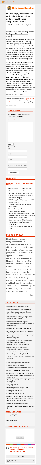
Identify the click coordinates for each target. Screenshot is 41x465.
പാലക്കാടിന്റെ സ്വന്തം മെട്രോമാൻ (18, 362)
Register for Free (29, 98)
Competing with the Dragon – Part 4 (18, 387)
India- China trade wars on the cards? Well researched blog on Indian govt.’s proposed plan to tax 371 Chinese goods (22, 216)
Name (10, 148)
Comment (11, 120)
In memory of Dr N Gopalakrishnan (18, 306)
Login (9, 101)
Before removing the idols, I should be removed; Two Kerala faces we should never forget (20, 222)
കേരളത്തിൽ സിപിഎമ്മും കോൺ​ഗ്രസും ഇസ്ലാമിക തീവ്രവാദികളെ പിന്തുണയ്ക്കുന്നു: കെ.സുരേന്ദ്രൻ (20, 342)
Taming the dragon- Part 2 (17, 211)
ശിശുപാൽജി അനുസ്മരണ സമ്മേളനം (19, 309)
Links (22, 457)
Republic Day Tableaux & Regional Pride (21, 193)
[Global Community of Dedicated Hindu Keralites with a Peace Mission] (20, 10)
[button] (39, 2)
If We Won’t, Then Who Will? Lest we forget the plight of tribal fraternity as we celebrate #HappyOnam (20, 375)
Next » (32, 295)
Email (10, 154)
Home (18, 457)
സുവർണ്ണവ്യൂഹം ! (13, 384)
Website (10, 159)
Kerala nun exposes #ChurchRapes (17, 403)
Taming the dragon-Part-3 (17, 209)
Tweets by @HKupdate (11, 415)
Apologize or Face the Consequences (18, 370)
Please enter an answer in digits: (17, 165)
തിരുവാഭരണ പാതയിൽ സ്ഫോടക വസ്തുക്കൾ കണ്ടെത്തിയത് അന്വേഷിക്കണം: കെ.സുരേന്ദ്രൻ (20, 323)
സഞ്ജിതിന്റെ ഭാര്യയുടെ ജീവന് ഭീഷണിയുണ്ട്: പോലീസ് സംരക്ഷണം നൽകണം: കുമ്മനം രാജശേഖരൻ (18, 349)
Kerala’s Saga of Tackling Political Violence (20, 354)
